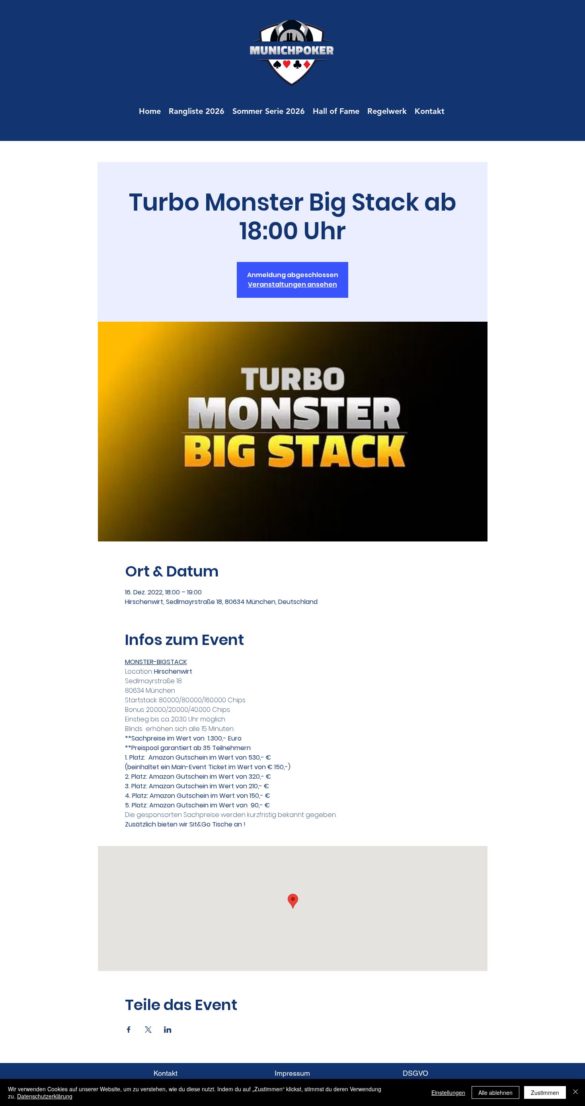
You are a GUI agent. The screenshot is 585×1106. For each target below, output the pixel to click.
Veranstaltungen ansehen (292, 284)
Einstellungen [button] (448, 1092)
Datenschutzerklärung (44, 1096)
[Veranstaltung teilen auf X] (148, 1029)
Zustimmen (545, 1092)
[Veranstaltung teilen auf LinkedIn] (168, 1029)
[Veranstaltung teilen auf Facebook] (129, 1029)
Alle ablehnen (495, 1092)
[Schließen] (575, 1092)
